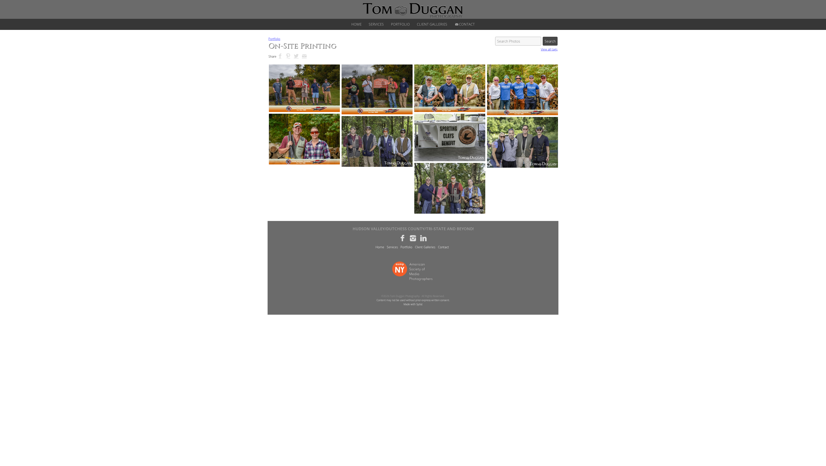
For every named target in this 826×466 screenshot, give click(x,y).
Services (376, 24)
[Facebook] (402, 237)
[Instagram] (413, 237)
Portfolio (400, 24)
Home (356, 24)
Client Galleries (432, 24)
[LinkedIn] (423, 237)
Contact (467, 24)
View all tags (549, 49)
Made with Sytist (413, 304)
